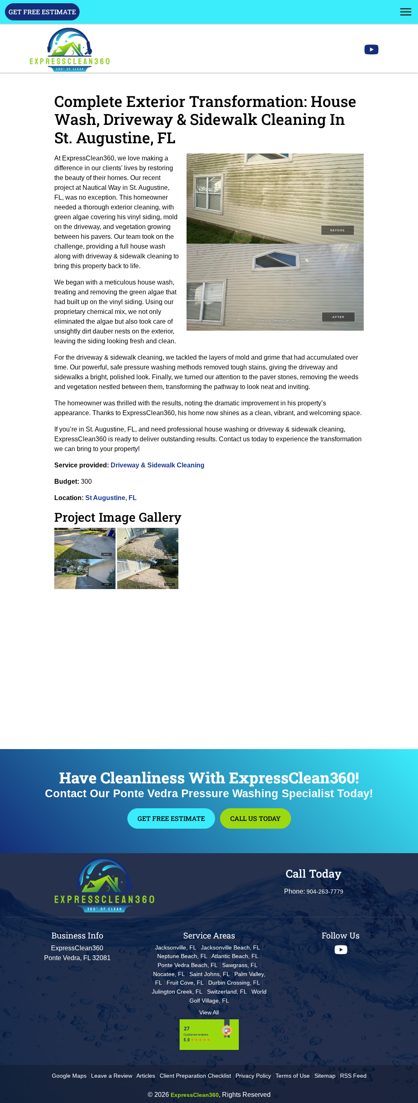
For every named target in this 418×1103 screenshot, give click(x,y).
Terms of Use (293, 1075)
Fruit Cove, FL (185, 982)
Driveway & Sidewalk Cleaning (158, 465)
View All (209, 1012)
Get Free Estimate (42, 11)
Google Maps (69, 1075)
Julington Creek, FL (177, 991)
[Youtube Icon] (371, 51)
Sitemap (325, 1075)
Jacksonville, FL (175, 947)
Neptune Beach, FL (182, 956)
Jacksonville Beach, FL (230, 947)
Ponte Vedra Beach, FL (188, 965)
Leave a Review (111, 1075)
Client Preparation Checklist (195, 1075)
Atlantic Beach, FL (234, 956)
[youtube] (341, 949)
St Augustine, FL (111, 497)
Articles (145, 1075)
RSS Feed (353, 1075)
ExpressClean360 (195, 1095)
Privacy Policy (253, 1075)
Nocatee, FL (169, 974)
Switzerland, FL (227, 991)
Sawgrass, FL (240, 965)
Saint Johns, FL (209, 974)
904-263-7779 (325, 891)
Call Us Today (255, 818)
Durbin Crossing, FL (234, 982)
